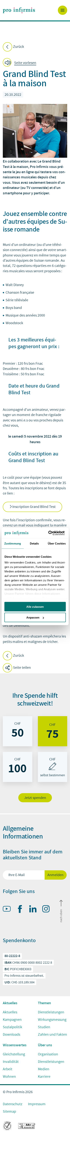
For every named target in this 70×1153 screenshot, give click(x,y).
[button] (20, 63)
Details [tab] (34, 543)
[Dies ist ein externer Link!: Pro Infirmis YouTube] (8, 909)
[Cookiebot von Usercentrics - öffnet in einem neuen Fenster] (50, 533)
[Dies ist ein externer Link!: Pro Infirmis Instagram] (47, 909)
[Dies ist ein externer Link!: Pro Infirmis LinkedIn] (34, 909)
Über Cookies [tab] (57, 543)
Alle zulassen (35, 606)
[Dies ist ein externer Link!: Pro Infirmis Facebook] (21, 909)
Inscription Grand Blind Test (34, 506)
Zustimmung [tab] (12, 543)
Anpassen (32, 617)
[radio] (17, 731)
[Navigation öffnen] (62, 10)
